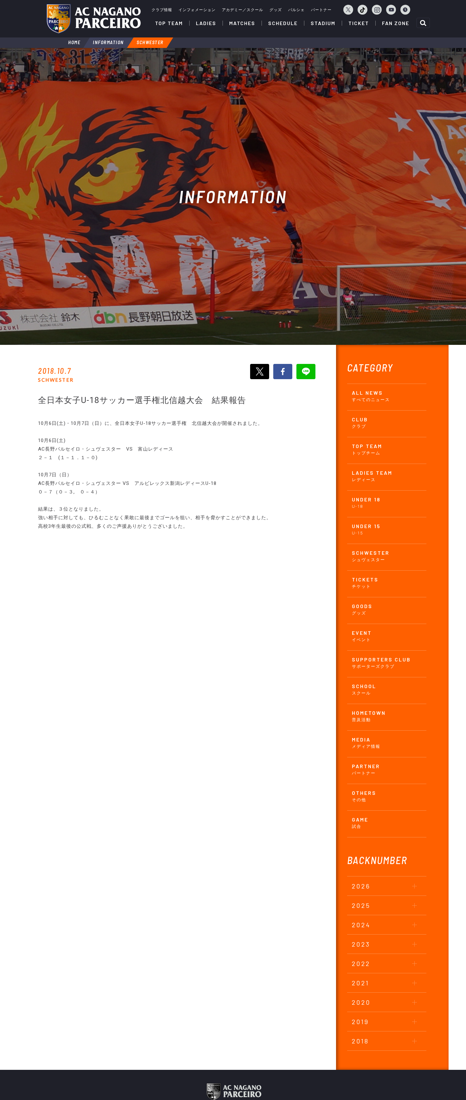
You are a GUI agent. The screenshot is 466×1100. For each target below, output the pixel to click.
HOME (74, 42)
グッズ (275, 10)
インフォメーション (197, 10)
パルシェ (296, 10)
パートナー (321, 10)
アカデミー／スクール (242, 10)
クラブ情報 (162, 10)
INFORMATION (108, 42)
